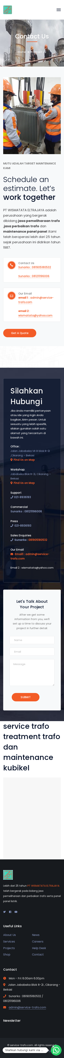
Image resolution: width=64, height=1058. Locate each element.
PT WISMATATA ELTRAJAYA (43, 886)
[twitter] (4, 912)
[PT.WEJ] (7, 9)
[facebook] (10, 912)
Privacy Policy (42, 1051)
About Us (9, 935)
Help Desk (39, 948)
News (35, 935)
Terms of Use (21, 1051)
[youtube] (16, 912)
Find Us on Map (24, 460)
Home (22, 52)
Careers (37, 941)
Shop (6, 954)
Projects (9, 948)
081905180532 (37, 540)
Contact (38, 954)
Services (9, 941)
